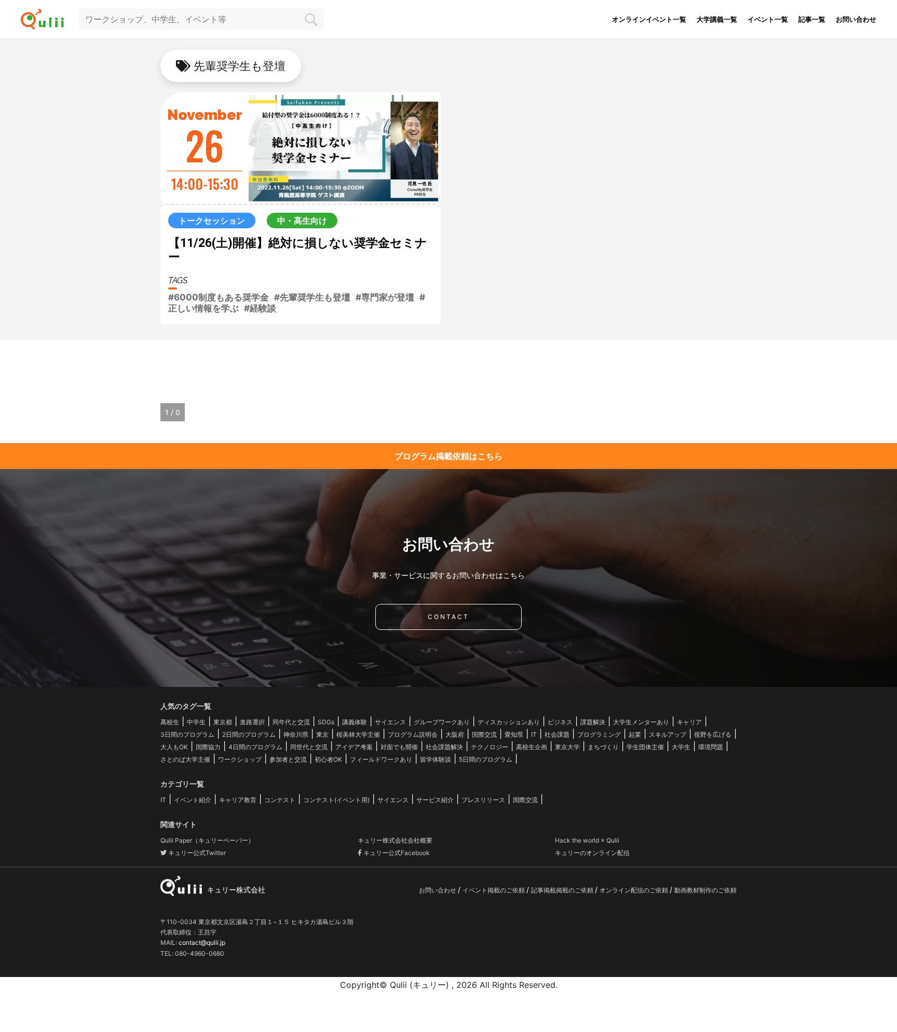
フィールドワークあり (381, 759)
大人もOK (174, 747)
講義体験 (354, 722)
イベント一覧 (768, 19)
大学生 (681, 747)
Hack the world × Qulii (587, 840)
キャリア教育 (237, 800)
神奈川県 (295, 734)
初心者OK (328, 759)
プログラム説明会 (413, 734)
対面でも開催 (399, 747)
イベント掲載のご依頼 (494, 890)
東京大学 (567, 747)
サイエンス (390, 722)
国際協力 (208, 747)
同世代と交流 (309, 747)
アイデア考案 (354, 747)
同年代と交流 (291, 722)
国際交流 (484, 734)
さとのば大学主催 (185, 759)
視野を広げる (712, 734)
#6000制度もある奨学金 (218, 297)
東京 (322, 734)
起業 (635, 734)
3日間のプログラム (187, 734)
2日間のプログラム (249, 734)
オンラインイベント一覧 (649, 19)
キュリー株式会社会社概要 (395, 840)
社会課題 (557, 734)
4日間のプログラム (255, 747)
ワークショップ (240, 759)
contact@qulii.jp (202, 942)
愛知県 (514, 734)
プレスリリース (483, 800)
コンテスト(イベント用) (336, 800)
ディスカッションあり (509, 722)
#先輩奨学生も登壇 (312, 297)
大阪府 (454, 734)
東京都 (222, 722)
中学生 (196, 722)
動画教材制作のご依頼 (705, 890)
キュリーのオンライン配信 (592, 853)
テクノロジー (489, 747)
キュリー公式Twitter (196, 853)
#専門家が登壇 (385, 297)
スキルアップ (667, 734)
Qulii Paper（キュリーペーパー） (207, 840)
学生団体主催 (645, 747)
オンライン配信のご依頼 (635, 890)
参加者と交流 (288, 759)
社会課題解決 (444, 747)
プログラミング (599, 734)
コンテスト (279, 800)
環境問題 (710, 747)
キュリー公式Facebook (396, 853)
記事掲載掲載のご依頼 (563, 890)
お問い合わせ (856, 19)
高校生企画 (531, 747)
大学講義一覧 (717, 19)
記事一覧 (811, 19)
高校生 (169, 722)
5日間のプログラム (485, 759)
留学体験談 (435, 759)
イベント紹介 (192, 800)
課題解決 (592, 722)
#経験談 (260, 308)
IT (534, 734)
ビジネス (560, 722)
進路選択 (252, 722)
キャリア (689, 722)
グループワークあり (442, 722)
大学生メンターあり (641, 722)
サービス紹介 (435, 800)
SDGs (326, 722)
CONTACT (448, 617)
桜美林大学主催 (358, 734)
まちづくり (603, 747)
